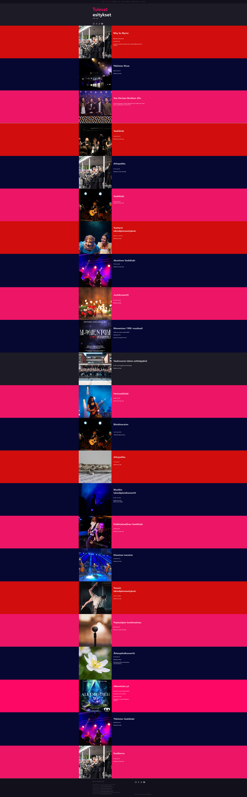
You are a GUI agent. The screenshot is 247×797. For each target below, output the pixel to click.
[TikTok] (99, 24)
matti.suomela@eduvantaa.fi (106, 785)
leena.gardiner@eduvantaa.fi (105, 793)
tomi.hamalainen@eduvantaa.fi (106, 791)
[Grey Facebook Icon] (96, 24)
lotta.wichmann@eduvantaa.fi (106, 788)
